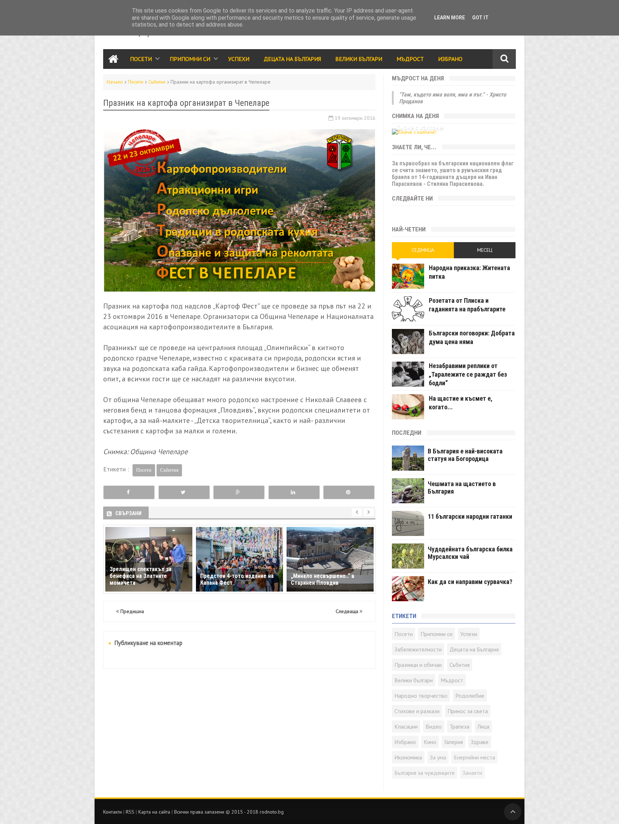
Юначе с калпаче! (419, 127)
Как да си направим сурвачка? (470, 581)
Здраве (480, 741)
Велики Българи (358, 58)
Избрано (450, 58)
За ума (438, 757)
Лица (483, 726)
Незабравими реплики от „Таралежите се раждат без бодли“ (468, 374)
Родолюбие (469, 695)
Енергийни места (474, 757)
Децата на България (292, 58)
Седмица (423, 250)
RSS (130, 812)
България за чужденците (424, 772)
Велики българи (413, 680)
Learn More (449, 17)
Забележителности (418, 649)
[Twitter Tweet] (184, 492)
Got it (480, 17)
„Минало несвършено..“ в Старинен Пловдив (322, 579)
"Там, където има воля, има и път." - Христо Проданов (452, 98)
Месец (484, 250)
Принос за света (467, 711)
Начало (115, 82)
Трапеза (459, 726)
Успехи (238, 58)
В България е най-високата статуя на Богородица (465, 454)
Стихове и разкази (417, 711)
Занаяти (472, 772)
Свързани (128, 513)
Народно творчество (420, 695)
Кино (430, 741)
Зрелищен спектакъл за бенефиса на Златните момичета (141, 576)
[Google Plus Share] (238, 492)
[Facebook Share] (129, 492)
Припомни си (190, 58)
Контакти (112, 812)
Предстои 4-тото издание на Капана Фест (237, 579)
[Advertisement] (239, 728)
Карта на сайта (154, 812)
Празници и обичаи (418, 664)
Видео (434, 726)
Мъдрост (410, 58)
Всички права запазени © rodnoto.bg (229, 812)
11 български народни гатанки (470, 516)
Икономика (408, 757)
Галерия (453, 741)
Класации (406, 726)
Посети (141, 58)
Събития (156, 82)
